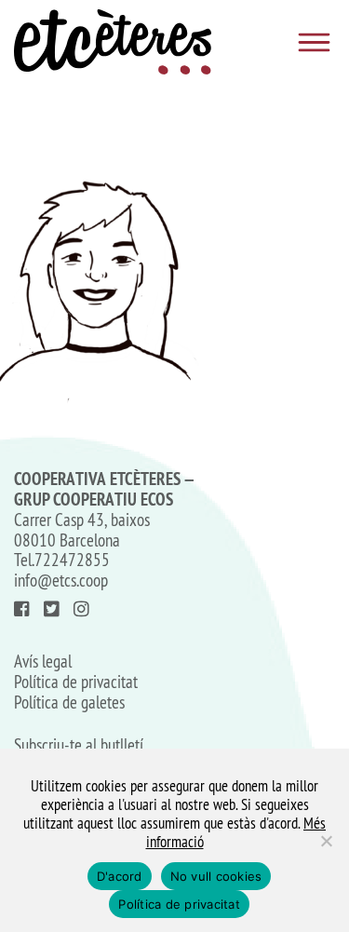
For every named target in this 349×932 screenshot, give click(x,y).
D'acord (119, 876)
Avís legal (43, 662)
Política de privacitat (76, 682)
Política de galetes (69, 703)
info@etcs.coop (61, 580)
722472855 (72, 559)
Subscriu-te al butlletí (78, 746)
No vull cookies (216, 876)
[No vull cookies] (325, 840)
